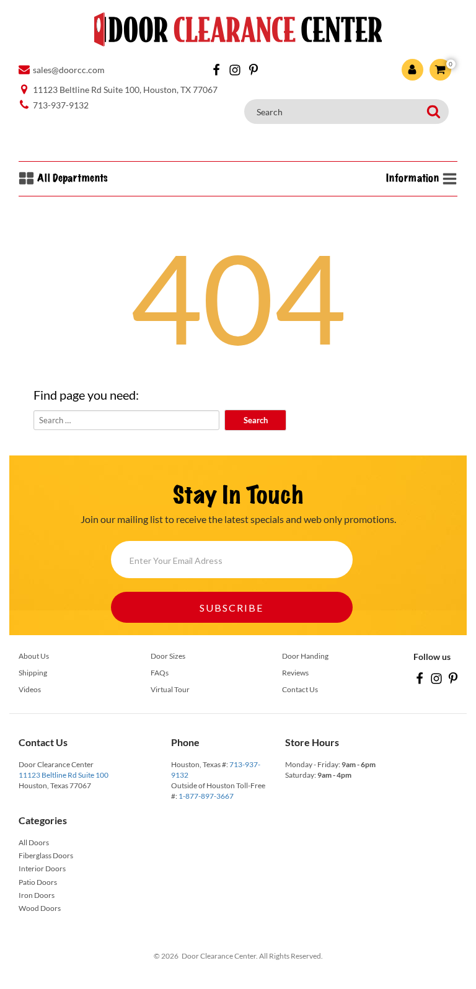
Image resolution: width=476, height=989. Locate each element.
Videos (30, 689)
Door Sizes (168, 656)
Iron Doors (37, 895)
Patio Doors (38, 882)
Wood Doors (40, 908)
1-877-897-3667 (206, 796)
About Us (34, 656)
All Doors (34, 842)
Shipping (33, 672)
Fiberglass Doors (46, 855)
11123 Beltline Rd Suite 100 (63, 775)
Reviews (295, 672)
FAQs (160, 672)
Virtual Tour (170, 689)
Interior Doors (42, 868)
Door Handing (305, 656)
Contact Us (300, 689)
